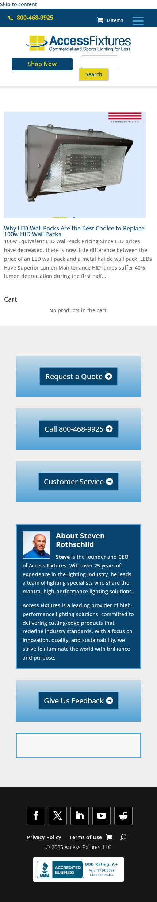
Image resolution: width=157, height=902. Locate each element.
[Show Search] (123, 837)
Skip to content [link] (18, 4)
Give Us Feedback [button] (74, 701)
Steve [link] (63, 556)
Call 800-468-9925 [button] (74, 429)
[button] (138, 20)
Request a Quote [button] (74, 376)
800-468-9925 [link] (35, 18)
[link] (110, 20)
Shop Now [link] (42, 64)
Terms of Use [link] (85, 838)
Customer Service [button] (74, 481)
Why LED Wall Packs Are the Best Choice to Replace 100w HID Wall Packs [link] (74, 231)
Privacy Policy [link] (44, 838)
